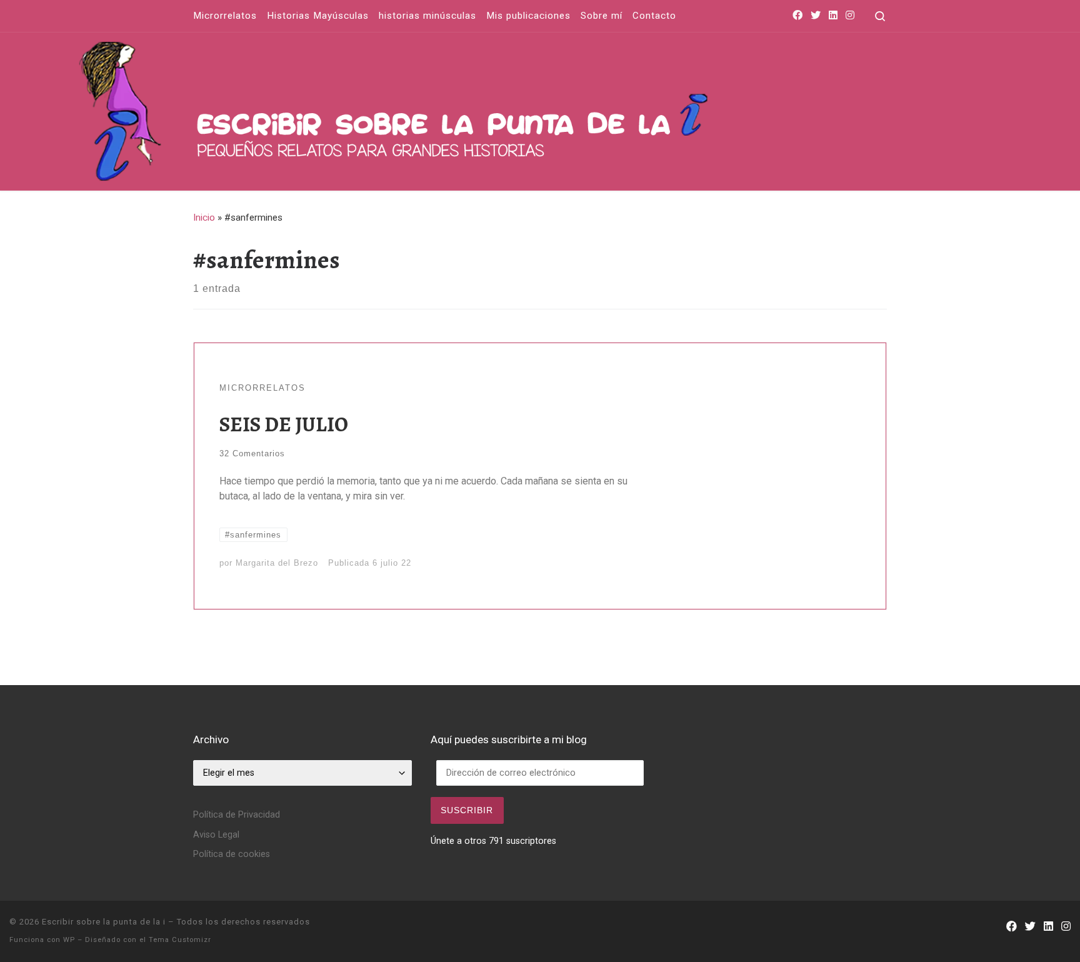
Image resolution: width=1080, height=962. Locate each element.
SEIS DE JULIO (283, 424)
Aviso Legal (216, 834)
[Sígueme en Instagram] (850, 16)
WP (69, 940)
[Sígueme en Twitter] (816, 16)
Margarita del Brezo (277, 563)
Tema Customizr (180, 940)
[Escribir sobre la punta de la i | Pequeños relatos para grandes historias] (524, 108)
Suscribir (467, 810)
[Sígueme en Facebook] (797, 16)
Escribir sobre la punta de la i (104, 921)
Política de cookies (231, 854)
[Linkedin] (833, 16)
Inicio (204, 217)
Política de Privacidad (236, 814)
